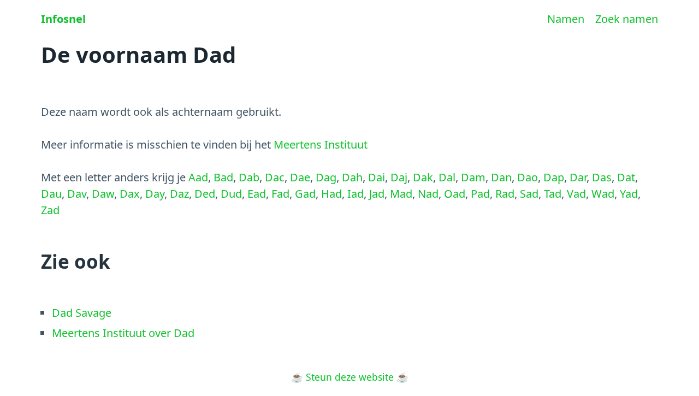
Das (602, 177)
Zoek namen (626, 18)
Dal (447, 177)
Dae (300, 177)
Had (331, 193)
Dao (527, 177)
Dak (423, 177)
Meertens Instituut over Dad (123, 333)
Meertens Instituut (321, 144)
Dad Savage (81, 312)
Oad (454, 193)
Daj (398, 177)
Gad (305, 193)
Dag (326, 177)
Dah (352, 177)
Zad (50, 210)
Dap (553, 177)
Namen (565, 18)
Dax (130, 193)
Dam (473, 177)
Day (154, 193)
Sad (529, 193)
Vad (576, 193)
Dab (249, 177)
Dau (51, 193)
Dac (275, 177)
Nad (428, 193)
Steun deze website (350, 376)
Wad (602, 193)
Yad (629, 193)
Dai (376, 177)
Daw (103, 193)
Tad (552, 193)
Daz (179, 193)
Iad (355, 193)
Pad (480, 193)
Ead (256, 193)
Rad (504, 193)
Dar (578, 177)
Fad (280, 193)
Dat (626, 177)
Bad (223, 177)
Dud (231, 193)
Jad (376, 193)
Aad (198, 177)
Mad (401, 193)
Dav (76, 193)
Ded (204, 193)
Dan (501, 177)
